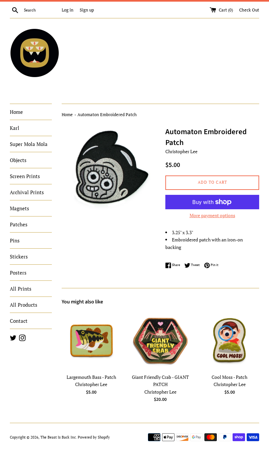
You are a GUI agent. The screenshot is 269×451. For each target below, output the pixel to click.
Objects (18, 160)
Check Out (249, 10)
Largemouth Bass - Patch (91, 377)
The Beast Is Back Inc (58, 437)
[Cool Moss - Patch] (229, 340)
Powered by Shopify (94, 437)
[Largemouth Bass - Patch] (91, 340)
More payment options (212, 215)
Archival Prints (27, 192)
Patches (19, 224)
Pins (15, 240)
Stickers (19, 256)
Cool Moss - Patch (229, 377)
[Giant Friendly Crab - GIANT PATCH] (160, 340)
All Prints (20, 288)
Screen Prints (25, 176)
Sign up (87, 10)
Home (16, 112)
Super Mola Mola (29, 144)
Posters (18, 272)
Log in (67, 10)
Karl (14, 128)
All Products (23, 304)
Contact (19, 321)
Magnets (19, 208)
